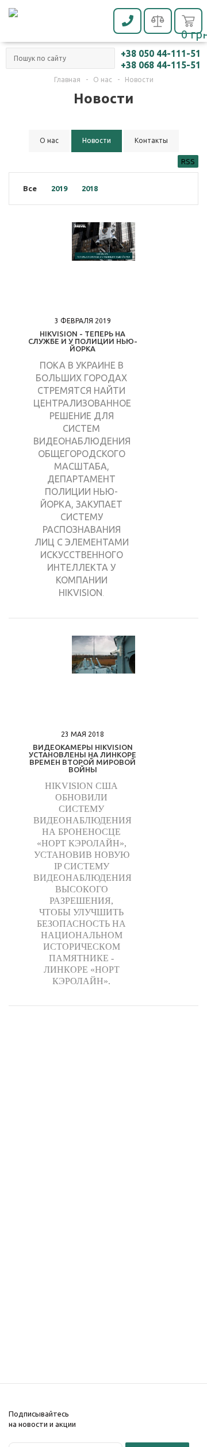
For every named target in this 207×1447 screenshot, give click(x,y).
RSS (188, 161)
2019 (59, 188)
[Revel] (60, 22)
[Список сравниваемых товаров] (158, 22)
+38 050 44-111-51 (161, 53)
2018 (90, 188)
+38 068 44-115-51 (161, 65)
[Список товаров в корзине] (188, 22)
